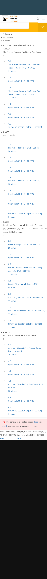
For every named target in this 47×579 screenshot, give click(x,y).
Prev (2, 438)
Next (19, 438)
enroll (5, 426)
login (36, 422)
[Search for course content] (1, 31)
